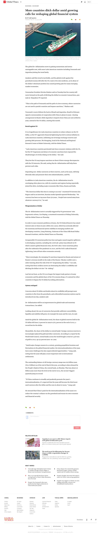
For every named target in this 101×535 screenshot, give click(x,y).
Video (56, 501)
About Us (30, 526)
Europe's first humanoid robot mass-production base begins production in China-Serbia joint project (38, 484)
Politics (6, 501)
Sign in (89, 1)
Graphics (57, 503)
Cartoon (31, 513)
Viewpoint (32, 510)
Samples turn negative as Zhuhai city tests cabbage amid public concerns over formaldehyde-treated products (68, 482)
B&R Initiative (20, 510)
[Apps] (84, 2)
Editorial (31, 501)
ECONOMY (36, 6)
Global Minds (33, 505)
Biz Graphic (19, 512)
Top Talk (31, 508)
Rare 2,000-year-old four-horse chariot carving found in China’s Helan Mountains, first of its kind (39, 477)
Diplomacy (6, 505)
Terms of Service (68, 526)
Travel (43, 508)
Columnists (32, 512)
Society (6, 503)
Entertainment (45, 506)
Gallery (56, 505)
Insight (18, 503)
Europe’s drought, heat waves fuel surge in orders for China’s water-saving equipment (68, 476)
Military (6, 506)
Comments (19, 506)
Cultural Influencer (46, 501)
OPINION (32, 498)
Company (19, 508)
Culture (44, 505)
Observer (32, 503)
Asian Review (33, 506)
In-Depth (69, 501)
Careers (38, 526)
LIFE (43, 498)
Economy (19, 505)
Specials (57, 506)
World (68, 503)
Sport (68, 505)
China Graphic (7, 512)
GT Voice (19, 501)
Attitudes (44, 503)
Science (6, 508)
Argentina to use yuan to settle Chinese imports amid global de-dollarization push (56, 439)
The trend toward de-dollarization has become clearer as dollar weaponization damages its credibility (56, 453)
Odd (5, 510)
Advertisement (57, 526)
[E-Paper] (81, 2)
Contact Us (47, 526)
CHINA (6, 498)
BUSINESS (28, 6)
